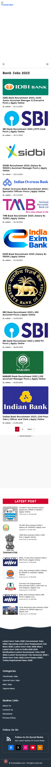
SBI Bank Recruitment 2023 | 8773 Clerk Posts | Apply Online (24, 130)
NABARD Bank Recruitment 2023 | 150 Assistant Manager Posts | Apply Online (24, 377)
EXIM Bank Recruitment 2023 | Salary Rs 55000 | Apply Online (24, 255)
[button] (3, 64)
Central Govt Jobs (11, 680)
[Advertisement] (25, 33)
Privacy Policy (9, 718)
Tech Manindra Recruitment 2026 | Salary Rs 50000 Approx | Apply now (33, 609)
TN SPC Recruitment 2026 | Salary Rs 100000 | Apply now (32, 526)
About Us (7, 706)
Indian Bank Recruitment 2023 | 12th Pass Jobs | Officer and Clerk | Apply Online (25, 417)
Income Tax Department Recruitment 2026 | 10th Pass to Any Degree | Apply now (33, 585)
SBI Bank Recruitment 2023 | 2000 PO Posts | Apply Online (23, 342)
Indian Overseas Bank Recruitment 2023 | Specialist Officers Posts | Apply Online (25, 190)
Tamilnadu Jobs (10, 676)
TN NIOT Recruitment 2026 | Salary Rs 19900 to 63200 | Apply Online (31, 510)
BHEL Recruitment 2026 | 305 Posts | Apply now (31, 596)
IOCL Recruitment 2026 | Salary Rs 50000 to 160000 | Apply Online (33, 572)
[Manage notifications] (6, 761)
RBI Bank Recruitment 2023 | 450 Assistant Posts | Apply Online (21, 313)
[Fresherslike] (8, 3)
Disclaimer (8, 714)
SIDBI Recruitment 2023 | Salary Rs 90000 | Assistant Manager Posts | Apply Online (25, 168)
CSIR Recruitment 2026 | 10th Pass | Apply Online (32, 536)
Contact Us (8, 710)
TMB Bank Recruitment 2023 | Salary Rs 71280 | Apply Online (24, 217)
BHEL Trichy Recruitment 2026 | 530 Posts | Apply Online (33, 559)
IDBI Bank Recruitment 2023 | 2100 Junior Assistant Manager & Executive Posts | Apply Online (23, 100)
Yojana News (9, 688)
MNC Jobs (7, 684)
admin (8, 107)
